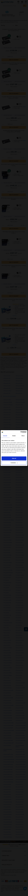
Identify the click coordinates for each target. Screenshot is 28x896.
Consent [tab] (5, 435)
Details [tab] (14, 435)
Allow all (14, 458)
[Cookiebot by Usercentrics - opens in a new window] (20, 432)
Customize (13, 462)
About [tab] (22, 435)
